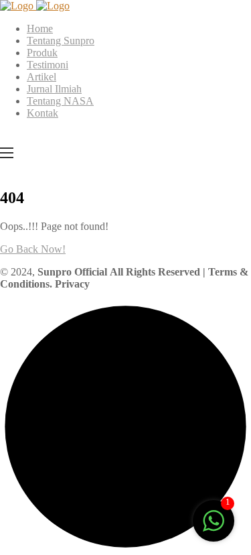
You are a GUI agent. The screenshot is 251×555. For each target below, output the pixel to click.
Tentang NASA (60, 101)
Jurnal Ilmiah (54, 89)
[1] (213, 528)
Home (40, 28)
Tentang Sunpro (60, 40)
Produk (42, 52)
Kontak (42, 113)
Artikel (41, 76)
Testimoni (47, 64)
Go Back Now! (33, 249)
